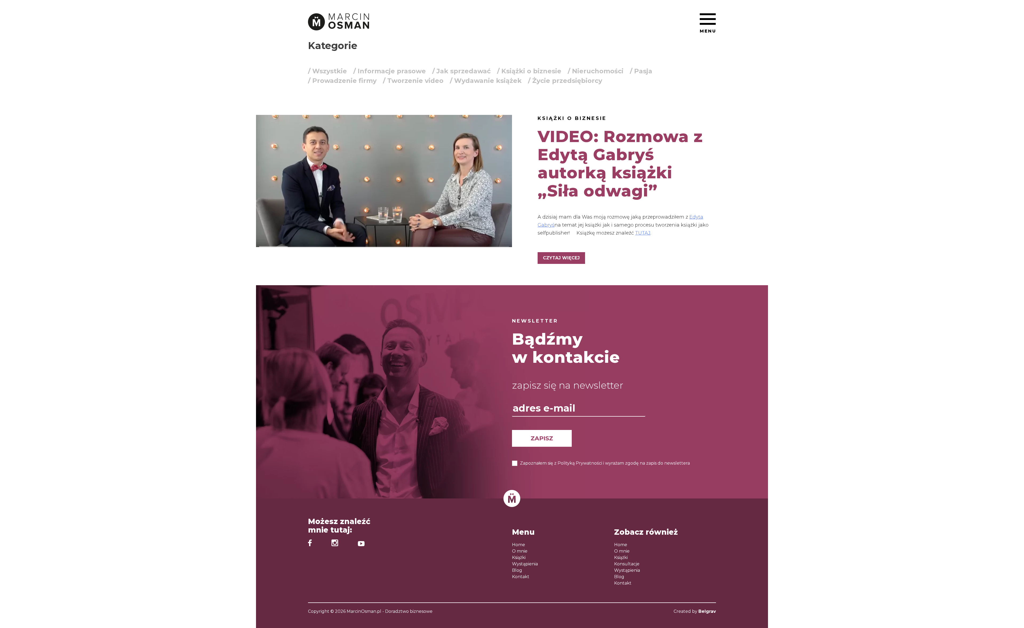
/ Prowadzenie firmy (342, 80)
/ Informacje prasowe (389, 71)
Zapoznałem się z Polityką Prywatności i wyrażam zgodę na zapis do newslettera (605, 463)
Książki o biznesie (572, 118)
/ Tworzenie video (413, 80)
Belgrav (707, 611)
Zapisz (542, 438)
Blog (517, 570)
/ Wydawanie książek (486, 80)
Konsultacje (626, 563)
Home (518, 544)
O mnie (519, 551)
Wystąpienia (525, 563)
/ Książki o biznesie (529, 71)
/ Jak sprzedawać (461, 71)
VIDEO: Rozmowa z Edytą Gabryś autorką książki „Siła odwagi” (620, 163)
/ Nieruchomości (595, 71)
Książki (519, 557)
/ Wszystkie (327, 71)
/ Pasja (641, 71)
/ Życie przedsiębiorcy (565, 80)
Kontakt (520, 576)
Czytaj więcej (561, 257)
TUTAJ (642, 233)
